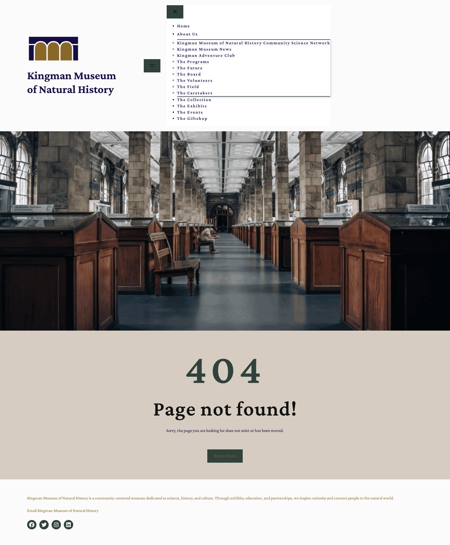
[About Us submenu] (204, 34)
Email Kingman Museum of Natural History (62, 510)
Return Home (225, 455)
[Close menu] (175, 11)
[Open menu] (152, 65)
